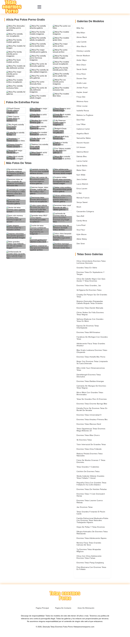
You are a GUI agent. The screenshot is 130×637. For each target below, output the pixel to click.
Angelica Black (83, 133)
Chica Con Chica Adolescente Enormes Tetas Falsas (89, 557)
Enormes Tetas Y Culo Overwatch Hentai (91, 495)
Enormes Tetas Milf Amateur (88, 332)
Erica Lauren (82, 188)
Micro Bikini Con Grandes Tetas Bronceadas (90, 393)
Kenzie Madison (83, 56)
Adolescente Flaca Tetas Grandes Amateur (91, 345)
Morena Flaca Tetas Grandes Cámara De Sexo (89, 544)
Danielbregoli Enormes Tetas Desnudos (89, 376)
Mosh (79, 207)
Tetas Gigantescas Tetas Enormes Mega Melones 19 (91, 430)
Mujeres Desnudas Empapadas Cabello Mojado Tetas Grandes (90, 302)
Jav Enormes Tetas (85, 507)
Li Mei (79, 193)
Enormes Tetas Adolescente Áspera (92, 538)
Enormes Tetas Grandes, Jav (89, 285)
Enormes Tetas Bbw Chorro (88, 435)
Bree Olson (81, 65)
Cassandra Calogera (85, 211)
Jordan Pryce (82, 88)
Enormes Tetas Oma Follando (89, 449)
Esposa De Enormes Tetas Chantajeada (88, 327)
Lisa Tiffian (81, 124)
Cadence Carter (83, 129)
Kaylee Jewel (82, 92)
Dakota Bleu (82, 156)
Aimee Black (82, 37)
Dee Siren (81, 244)
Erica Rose (81, 74)
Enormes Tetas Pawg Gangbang (90, 563)
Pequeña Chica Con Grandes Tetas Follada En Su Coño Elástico (91, 484)
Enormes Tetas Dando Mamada (90, 308)
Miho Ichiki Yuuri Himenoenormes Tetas (91, 369)
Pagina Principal (42, 608)
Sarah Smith (82, 69)
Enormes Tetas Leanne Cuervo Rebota (90, 501)
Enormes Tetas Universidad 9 (89, 415)
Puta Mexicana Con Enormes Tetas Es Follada (91, 568)
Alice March (81, 46)
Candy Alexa (82, 221)
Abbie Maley (82, 239)
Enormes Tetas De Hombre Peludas (92, 489)
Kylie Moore (82, 234)
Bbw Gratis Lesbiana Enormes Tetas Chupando (92, 351)
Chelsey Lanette (83, 51)
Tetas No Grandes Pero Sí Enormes (92, 399)
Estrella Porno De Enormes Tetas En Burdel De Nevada (92, 409)
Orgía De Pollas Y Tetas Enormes (91, 527)
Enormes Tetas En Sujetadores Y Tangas (90, 273)
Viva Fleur (81, 230)
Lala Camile (82, 42)
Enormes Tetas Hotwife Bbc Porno (91, 357)
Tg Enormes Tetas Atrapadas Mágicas (89, 550)
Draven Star (82, 78)
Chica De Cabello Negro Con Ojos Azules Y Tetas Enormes (91, 280)
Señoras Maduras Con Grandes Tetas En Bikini (90, 320)
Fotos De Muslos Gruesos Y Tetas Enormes (91, 461)
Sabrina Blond (82, 152)
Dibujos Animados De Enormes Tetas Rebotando (92, 533)
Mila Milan (81, 33)
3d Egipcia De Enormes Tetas (89, 290)
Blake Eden (81, 170)
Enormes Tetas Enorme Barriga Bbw (92, 404)
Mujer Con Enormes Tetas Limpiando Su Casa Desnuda (92, 362)
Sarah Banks (82, 166)
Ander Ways (82, 60)
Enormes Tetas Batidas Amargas (90, 381)
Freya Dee (81, 97)
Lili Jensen (81, 147)
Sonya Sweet (82, 202)
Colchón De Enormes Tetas (88, 471)
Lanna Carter (82, 161)
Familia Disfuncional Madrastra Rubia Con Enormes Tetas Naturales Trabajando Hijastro (92, 520)
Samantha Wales (84, 138)
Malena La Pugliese (85, 115)
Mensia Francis (83, 198)
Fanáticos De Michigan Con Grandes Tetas (92, 338)
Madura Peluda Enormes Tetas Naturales (90, 455)
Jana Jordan (82, 179)
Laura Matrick (82, 184)
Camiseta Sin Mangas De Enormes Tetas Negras (91, 387)
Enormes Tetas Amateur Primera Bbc (92, 419)
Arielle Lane (82, 83)
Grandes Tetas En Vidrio (87, 268)
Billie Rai (80, 28)
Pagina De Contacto (63, 608)
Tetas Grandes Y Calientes (88, 467)
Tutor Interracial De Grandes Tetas (91, 444)
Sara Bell (80, 216)
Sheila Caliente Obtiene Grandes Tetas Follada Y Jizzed (90, 477)
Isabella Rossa (83, 111)
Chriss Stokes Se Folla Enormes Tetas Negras (90, 313)
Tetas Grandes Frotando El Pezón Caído (91, 513)
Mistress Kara (82, 101)
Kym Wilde (81, 175)
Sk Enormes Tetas (84, 440)
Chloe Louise (82, 106)
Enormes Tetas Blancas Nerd (89, 424)
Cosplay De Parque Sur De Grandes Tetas (92, 296)
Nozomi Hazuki (83, 143)
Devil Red (81, 120)
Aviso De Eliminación (86, 608)
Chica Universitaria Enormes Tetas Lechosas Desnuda (91, 262)
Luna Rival (81, 225)
